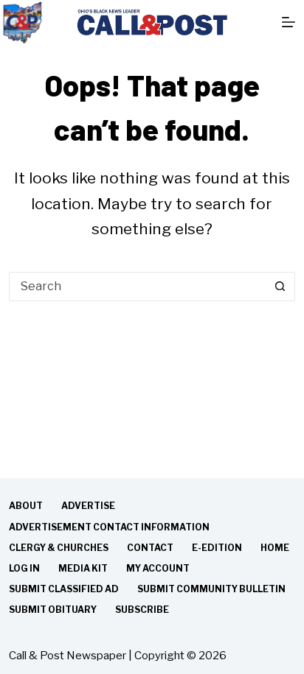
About (26, 505)
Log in (24, 568)
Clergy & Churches (58, 547)
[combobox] (138, 286)
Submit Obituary (53, 609)
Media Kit (83, 568)
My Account (158, 568)
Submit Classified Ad (64, 588)
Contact (150, 547)
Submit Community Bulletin (211, 588)
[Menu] (288, 22)
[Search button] (280, 287)
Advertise (88, 505)
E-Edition (217, 547)
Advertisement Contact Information (109, 527)
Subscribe (142, 609)
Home (274, 547)
